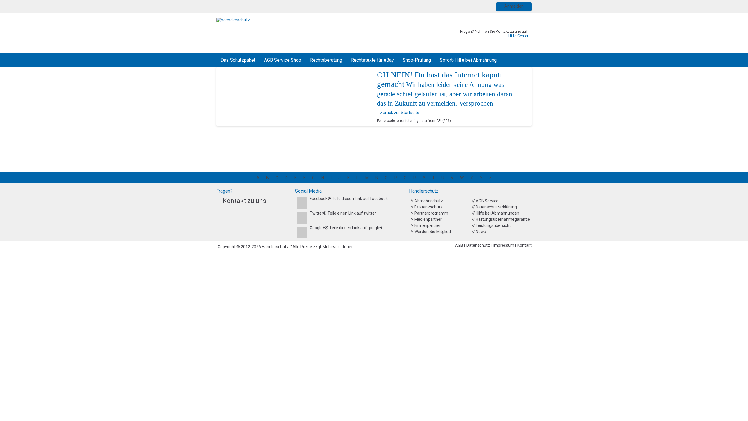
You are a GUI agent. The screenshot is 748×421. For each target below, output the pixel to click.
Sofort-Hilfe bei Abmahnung (468, 60)
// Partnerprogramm (429, 213)
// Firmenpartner (426, 225)
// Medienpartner (426, 219)
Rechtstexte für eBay (372, 60)
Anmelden (514, 6)
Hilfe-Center (518, 36)
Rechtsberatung (326, 60)
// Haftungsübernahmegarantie (501, 219)
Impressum (504, 245)
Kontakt (524, 245)
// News (479, 231)
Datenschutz (478, 245)
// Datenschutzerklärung (494, 207)
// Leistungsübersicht (491, 225)
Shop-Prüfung (417, 60)
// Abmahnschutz (427, 201)
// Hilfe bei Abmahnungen (495, 213)
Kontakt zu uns (244, 200)
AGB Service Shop (282, 60)
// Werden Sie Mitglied (431, 231)
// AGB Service (485, 201)
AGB (459, 245)
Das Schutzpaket (238, 60)
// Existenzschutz (427, 207)
